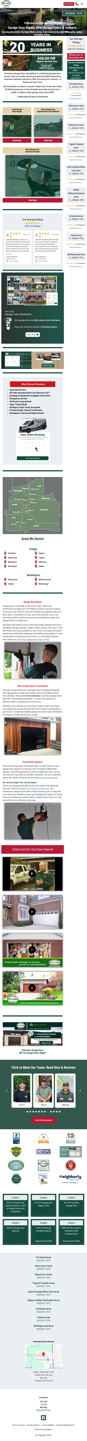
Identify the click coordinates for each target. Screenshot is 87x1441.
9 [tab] (51, 1112)
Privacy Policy (33, 1425)
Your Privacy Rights (43, 1429)
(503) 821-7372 (77, 87)
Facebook (43, 1417)
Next (80, 1090)
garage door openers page (45, 777)
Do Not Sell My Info (65, 1425)
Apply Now (46, 1043)
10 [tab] (54, 1112)
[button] (76, 96)
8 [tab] (48, 1112)
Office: (43, 1372)
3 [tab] (33, 1112)
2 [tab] (30, 1112)
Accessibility (48, 1425)
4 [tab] (36, 1112)
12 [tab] (60, 1112)
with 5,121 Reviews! (76, 49)
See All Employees (43, 1120)
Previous (7, 1090)
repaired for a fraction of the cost (34, 788)
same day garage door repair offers (33, 639)
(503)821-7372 (73, 13)
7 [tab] (45, 1112)
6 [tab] (42, 1112)
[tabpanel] (22, 1090)
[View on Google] (7, 235)
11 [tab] (57, 1112)
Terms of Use (18, 1425)
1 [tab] (27, 1112)
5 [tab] (39, 1112)
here (39, 701)
